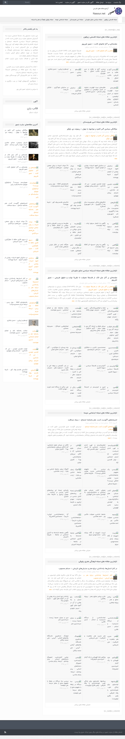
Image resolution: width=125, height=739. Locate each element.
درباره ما (108, 2)
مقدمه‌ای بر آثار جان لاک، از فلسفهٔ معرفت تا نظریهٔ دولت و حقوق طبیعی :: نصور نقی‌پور (82, 278)
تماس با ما (59, 2)
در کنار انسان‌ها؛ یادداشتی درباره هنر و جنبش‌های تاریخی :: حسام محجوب (88, 568)
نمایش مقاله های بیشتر (82, 111)
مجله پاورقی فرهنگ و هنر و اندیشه (42, 20)
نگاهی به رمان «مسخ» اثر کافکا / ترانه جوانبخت (94, 246)
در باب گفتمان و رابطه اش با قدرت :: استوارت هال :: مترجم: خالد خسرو (57, 368)
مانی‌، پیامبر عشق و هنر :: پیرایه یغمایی (94, 597)
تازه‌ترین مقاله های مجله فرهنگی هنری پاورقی (97, 561)
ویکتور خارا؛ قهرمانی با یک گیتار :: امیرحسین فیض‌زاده (94, 658)
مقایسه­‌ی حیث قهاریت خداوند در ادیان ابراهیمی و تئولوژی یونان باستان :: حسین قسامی (94, 89)
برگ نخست (117, 2)
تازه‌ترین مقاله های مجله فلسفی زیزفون (100, 37)
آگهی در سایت (70, 2)
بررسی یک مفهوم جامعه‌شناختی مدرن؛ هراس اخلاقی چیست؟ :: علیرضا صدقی (94, 471)
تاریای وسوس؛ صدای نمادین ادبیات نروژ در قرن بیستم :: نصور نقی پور (16, 145)
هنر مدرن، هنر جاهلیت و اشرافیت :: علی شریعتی (94, 637)
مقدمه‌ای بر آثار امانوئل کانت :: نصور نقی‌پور (99, 44)
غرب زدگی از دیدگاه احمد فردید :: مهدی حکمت (57, 388)
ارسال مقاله (99, 2)
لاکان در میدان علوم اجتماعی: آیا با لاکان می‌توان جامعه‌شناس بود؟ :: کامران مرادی (57, 447)
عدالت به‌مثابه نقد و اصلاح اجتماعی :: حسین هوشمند (57, 309)
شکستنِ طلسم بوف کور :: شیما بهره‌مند (57, 203)
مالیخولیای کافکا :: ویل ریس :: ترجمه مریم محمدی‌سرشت (57, 185)
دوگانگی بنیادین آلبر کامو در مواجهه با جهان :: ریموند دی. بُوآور (92, 129)
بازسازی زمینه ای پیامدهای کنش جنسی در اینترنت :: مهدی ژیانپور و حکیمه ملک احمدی (57, 493)
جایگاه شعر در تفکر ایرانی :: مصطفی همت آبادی (57, 246)
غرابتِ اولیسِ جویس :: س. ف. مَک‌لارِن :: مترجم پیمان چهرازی (94, 185)
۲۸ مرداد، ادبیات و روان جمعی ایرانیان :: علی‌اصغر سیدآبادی (57, 166)
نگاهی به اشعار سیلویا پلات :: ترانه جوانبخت (94, 224)
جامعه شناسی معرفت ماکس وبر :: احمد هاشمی (94, 515)
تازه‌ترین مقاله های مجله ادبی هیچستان (100, 122)
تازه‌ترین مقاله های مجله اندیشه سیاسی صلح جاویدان (94, 270)
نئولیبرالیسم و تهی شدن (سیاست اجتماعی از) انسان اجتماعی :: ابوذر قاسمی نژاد (94, 447)
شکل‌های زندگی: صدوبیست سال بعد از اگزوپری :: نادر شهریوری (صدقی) (94, 204)
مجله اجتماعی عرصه (61, 20)
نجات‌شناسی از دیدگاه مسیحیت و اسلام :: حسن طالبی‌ (94, 620)
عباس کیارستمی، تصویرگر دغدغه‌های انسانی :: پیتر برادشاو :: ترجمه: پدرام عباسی (57, 659)
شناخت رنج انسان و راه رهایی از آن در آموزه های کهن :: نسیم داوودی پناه (57, 598)
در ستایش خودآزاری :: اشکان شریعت (57, 88)
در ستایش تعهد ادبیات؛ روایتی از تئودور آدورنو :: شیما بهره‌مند (94, 166)
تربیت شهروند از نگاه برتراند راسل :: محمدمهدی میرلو (94, 534)
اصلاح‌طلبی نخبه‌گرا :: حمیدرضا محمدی (57, 327)
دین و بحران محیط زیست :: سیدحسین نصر (57, 619)
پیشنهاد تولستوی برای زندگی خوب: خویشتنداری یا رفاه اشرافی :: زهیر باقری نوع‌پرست (94, 683)
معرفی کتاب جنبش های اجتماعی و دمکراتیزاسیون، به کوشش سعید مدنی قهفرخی (94, 492)
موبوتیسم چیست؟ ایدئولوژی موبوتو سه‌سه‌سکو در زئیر (16, 183)
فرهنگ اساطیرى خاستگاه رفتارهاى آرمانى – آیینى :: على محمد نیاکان (57, 638)
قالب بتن (32, 108)
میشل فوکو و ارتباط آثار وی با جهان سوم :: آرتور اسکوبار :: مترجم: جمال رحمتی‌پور (94, 328)
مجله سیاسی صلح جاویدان (93, 20)
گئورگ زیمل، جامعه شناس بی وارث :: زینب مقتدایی (57, 470)
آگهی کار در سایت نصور (86, 2)
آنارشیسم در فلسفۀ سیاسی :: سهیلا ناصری (94, 367)
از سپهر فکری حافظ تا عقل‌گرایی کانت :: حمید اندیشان (16, 240)
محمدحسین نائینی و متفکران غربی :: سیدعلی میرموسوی (94, 348)
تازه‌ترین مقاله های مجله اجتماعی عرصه (100, 413)
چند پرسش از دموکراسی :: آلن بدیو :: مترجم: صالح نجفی (57, 348)
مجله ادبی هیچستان (76, 20)
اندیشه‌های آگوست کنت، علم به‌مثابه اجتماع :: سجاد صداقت (92, 420)
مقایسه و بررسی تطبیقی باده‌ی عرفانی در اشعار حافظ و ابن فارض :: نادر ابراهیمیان (57, 225)
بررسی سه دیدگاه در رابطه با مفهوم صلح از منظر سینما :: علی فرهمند (57, 683)
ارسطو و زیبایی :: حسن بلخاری (58, 69)
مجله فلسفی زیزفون (110, 20)
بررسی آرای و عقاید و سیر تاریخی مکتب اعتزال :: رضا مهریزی (94, 71)
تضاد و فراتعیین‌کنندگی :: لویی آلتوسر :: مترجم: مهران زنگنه (94, 309)
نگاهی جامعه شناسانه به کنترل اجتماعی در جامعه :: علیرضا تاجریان (57, 535)
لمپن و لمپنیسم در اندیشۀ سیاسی (94, 388)
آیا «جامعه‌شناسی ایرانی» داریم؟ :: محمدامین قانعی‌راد (57, 515)
